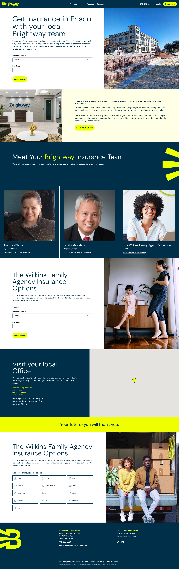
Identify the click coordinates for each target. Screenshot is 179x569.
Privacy (100, 562)
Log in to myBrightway (126, 533)
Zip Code (16, 66)
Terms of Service (107, 565)
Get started (20, 79)
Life (46, 500)
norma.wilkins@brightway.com (17, 252)
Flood (47, 478)
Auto (74, 486)
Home (20, 478)
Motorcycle (21, 493)
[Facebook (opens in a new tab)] (118, 542)
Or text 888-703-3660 (127, 536)
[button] (76, 4)
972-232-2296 (146, 4)
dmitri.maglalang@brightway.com (78, 252)
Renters (20, 486)
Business (21, 500)
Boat (74, 493)
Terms (92, 562)
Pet (19, 508)
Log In (158, 4)
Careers (85, 562)
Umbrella (75, 500)
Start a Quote (170, 4)
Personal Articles (50, 486)
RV (46, 493)
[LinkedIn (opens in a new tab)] (122, 542)
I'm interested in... (20, 56)
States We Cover (111, 562)
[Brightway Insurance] (15, 4)
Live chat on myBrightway (134, 252)
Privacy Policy (95, 565)
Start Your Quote (84, 127)
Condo (74, 478)
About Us (90, 4)
